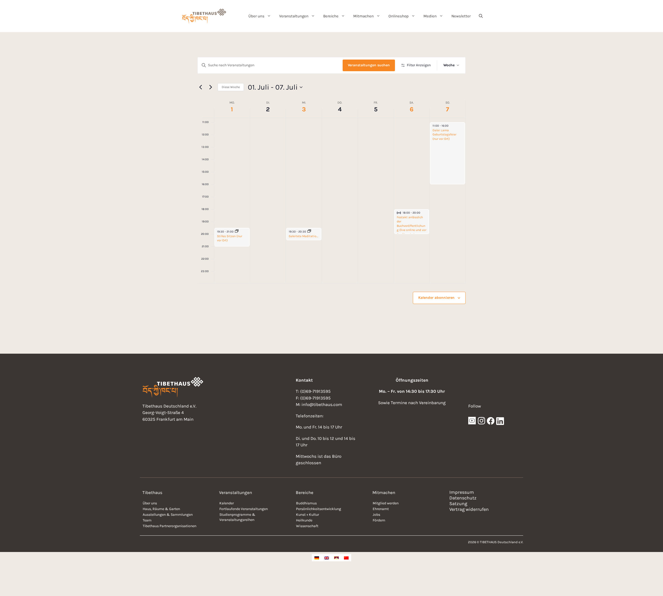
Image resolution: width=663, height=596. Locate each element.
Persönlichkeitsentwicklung (318, 509)
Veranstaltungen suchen (369, 65)
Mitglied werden (386, 503)
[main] (331, 193)
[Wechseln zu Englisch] (327, 557)
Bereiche (330, 16)
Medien (430, 16)
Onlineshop (398, 16)
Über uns (256, 16)
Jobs (376, 514)
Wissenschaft (307, 526)
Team (147, 520)
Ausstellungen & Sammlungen (168, 514)
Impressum (461, 492)
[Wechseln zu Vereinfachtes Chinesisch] (346, 557)
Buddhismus (306, 503)
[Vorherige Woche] (200, 87)
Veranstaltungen (293, 16)
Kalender (226, 503)
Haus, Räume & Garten (161, 509)
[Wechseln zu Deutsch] (317, 557)
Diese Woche (231, 87)
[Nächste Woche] (210, 87)
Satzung (458, 503)
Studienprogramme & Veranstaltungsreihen (237, 517)
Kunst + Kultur (307, 514)
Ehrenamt (381, 509)
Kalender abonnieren (436, 297)
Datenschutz (463, 498)
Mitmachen (363, 16)
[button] (481, 16)
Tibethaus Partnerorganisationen (169, 526)
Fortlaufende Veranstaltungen (243, 509)
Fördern (379, 520)
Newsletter (461, 16)
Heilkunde (304, 520)
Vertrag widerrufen (469, 509)
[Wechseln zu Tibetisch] (336, 557)
